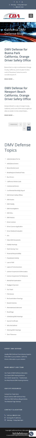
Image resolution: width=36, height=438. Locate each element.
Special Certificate (12, 321)
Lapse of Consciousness (14, 267)
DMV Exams (10, 199)
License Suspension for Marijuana (17, 276)
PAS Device (10, 294)
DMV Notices (11, 217)
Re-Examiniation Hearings (15, 298)
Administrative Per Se (13, 159)
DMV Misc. (10, 213)
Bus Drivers (10, 177)
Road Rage (10, 312)
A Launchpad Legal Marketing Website (18, 435)
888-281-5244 (19, 7)
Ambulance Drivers (12, 163)
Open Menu (31, 16)
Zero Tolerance (11, 334)
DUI (8, 235)
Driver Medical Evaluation (14, 231)
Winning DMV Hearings (14, 330)
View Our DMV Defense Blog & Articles (16, 399)
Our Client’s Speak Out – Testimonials (15, 378)
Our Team (10, 289)
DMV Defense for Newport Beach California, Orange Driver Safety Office (17, 93)
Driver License (11, 222)
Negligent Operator (13, 285)
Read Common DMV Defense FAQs (15, 397)
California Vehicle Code (14, 181)
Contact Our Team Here (11, 394)
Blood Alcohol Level (13, 168)
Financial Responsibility (14, 253)
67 (24, 128)
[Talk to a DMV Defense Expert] (31, 434)
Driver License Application (15, 226)
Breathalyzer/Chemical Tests (15, 172)
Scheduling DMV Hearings (15, 316)
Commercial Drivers (13, 186)
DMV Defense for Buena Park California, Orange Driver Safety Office (17, 54)
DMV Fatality (10, 204)
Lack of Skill (10, 262)
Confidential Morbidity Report (16, 190)
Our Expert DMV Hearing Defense (14, 375)
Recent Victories (12, 303)
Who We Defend (12, 325)
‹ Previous (13, 124)
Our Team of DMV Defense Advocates (16, 373)
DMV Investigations (13, 208)
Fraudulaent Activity (13, 258)
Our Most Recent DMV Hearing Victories (16, 380)
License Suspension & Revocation (17, 271)
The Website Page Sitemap (12, 401)
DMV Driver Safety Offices (15, 195)
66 (29, 124)
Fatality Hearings (12, 244)
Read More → (9, 79)
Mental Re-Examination (14, 280)
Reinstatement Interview (14, 307)
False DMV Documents (13, 240)
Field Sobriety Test (12, 249)
